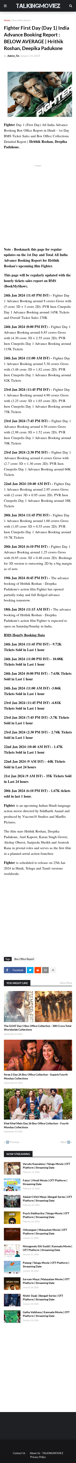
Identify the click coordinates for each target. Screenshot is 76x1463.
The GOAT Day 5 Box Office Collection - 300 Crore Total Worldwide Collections (37, 1027)
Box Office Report (21, 20)
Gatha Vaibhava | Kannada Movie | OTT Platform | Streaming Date (46, 1314)
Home (7, 20)
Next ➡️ (65, 1142)
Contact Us (19, 1453)
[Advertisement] (38, 205)
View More (66, 982)
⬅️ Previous (12, 1142)
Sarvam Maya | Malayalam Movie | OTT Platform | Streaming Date (46, 1281)
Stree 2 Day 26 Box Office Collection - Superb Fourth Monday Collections (36, 1076)
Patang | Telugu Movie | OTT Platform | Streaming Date (46, 1264)
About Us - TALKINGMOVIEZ (46, 1453)
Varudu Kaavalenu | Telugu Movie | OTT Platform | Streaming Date (46, 1165)
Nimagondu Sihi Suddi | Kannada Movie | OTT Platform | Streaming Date (47, 1248)
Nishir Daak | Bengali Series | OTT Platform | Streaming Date (43, 1297)
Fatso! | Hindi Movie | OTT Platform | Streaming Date (45, 1182)
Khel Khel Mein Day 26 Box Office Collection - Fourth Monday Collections (36, 1125)
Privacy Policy (38, 1457)
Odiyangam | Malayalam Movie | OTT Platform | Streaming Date (45, 1231)
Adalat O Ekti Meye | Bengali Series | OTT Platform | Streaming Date (47, 1198)
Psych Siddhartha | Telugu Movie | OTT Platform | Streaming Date (46, 1215)
